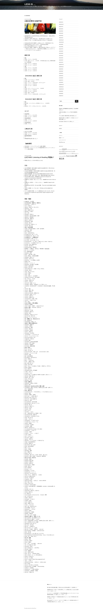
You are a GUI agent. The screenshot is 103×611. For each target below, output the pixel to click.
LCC (63, 151)
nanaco (66, 151)
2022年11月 (61, 24)
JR (64, 156)
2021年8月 (61, 46)
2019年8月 (61, 77)
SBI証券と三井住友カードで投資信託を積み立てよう (57, 596)
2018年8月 (61, 93)
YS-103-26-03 (28, 122)
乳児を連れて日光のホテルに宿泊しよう (66, 121)
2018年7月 (61, 95)
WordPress (73, 149)
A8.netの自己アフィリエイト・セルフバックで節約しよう (58, 600)
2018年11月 (61, 86)
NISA (64, 153)
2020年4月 (61, 75)
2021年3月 (61, 57)
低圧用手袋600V (28, 135)
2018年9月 (61, 91)
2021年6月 (61, 51)
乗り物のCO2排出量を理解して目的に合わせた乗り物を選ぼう (59, 587)
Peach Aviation (70, 156)
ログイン (60, 135)
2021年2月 (61, 60)
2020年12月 (61, 64)
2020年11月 (61, 66)
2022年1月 (61, 37)
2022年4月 (61, 33)
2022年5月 (61, 31)
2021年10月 (61, 42)
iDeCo (60, 151)
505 (25, 57)
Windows (60, 149)
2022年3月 (61, 35)
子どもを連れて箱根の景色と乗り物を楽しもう (68, 115)
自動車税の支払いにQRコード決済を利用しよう (56, 589)
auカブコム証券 (71, 151)
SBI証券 (64, 149)
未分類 (60, 128)
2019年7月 (61, 80)
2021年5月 (61, 53)
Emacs (77, 149)
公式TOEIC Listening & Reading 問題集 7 (39, 157)
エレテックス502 (28, 131)
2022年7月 (61, 26)
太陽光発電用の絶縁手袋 (33, 21)
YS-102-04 (27, 113)
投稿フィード (61, 137)
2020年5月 (61, 73)
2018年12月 (61, 84)
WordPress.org (62, 142)
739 (25, 66)
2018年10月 (61, 89)
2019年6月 (61, 82)
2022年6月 (61, 28)
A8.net (61, 153)
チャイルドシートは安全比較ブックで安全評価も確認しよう (58, 593)
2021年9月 (61, 44)
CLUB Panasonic (69, 149)
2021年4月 (61, 55)
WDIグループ (74, 153)
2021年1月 (61, 62)
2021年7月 (61, 48)
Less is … (30, 4)
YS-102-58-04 (28, 118)
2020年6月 (61, 71)
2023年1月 (61, 22)
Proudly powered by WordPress (30, 608)
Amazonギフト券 (68, 153)
